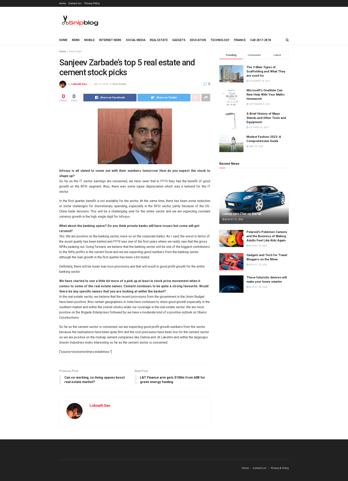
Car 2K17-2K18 (260, 40)
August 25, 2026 (257, 245)
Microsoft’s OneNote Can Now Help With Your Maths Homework (265, 95)
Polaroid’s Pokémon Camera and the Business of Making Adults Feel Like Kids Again (266, 236)
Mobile (89, 40)
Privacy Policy (92, 3)
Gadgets (178, 40)
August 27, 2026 (233, 219)
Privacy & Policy (280, 468)
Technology (219, 40)
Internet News (110, 40)
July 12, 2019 (100, 83)
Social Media (135, 40)
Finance (240, 40)
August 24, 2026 (257, 287)
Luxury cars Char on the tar (241, 214)
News (76, 40)
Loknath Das (79, 83)
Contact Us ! (75, 3)
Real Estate (159, 40)
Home (62, 3)
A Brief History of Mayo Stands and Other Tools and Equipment (266, 118)
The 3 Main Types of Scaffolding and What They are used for (265, 71)
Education (198, 40)
